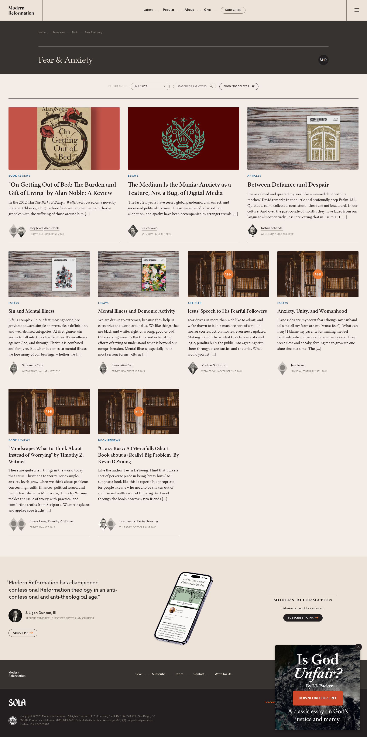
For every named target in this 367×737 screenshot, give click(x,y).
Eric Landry (127, 521)
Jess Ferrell (298, 365)
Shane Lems (38, 521)
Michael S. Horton (213, 365)
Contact (199, 674)
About (189, 10)
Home (42, 32)
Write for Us (223, 674)
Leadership (272, 702)
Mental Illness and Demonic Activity (136, 311)
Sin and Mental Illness (31, 311)
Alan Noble (51, 228)
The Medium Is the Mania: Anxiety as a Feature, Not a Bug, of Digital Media (179, 189)
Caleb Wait (149, 228)
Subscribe (233, 10)
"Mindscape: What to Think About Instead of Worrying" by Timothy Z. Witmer (46, 455)
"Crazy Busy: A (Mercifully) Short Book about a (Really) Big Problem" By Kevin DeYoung (138, 455)
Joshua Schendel (272, 228)
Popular (168, 10)
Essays (133, 176)
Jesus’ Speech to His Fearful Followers (227, 311)
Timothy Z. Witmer (61, 521)
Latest (148, 10)
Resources (58, 32)
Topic (75, 32)
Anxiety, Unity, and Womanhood (312, 311)
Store (179, 674)
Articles (254, 176)
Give (207, 10)
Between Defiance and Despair (288, 185)
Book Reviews (19, 176)
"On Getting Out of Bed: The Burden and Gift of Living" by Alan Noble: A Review (62, 189)
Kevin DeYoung (147, 521)
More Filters (240, 86)
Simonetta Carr (32, 365)
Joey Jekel (36, 228)
